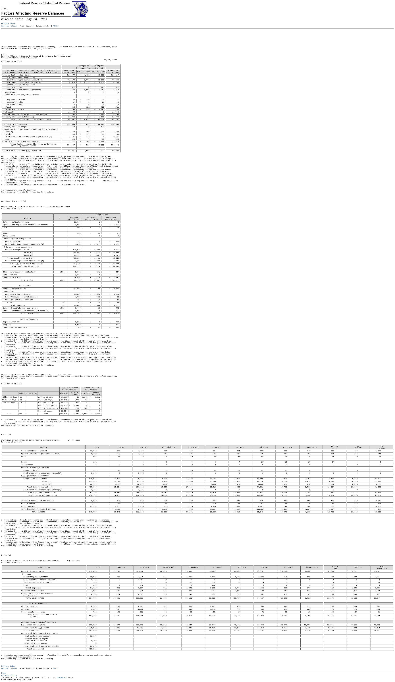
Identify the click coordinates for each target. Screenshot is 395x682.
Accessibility (9, 675)
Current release (9, 26)
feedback (62, 678)
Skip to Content (4, 17)
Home (3, 673)
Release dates (8, 24)
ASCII (55, 26)
